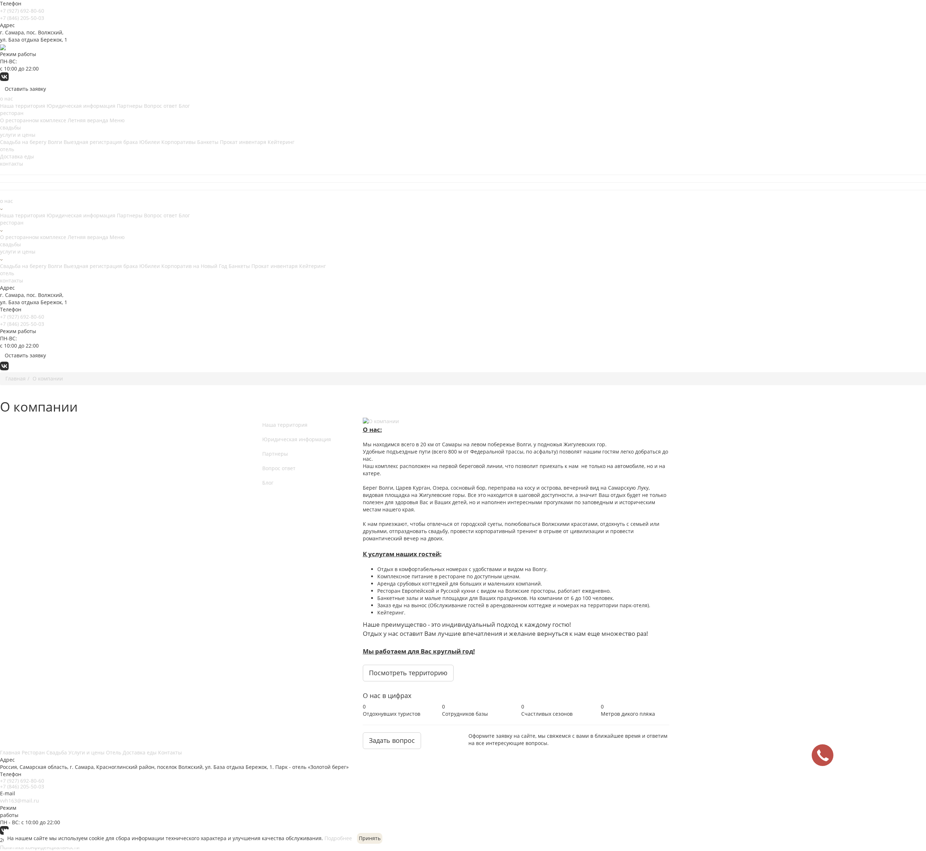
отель (7, 149)
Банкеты (207, 142)
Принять (370, 838)
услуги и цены (17, 134)
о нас (6, 98)
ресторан (12, 113)
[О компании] (516, 421)
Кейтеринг (281, 142)
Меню (117, 120)
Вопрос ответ (160, 105)
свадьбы (10, 127)
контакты (11, 163)
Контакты (170, 752)
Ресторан (33, 752)
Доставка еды (17, 156)
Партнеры (130, 105)
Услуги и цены (86, 752)
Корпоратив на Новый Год (194, 266)
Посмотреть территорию (408, 672)
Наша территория (22, 105)
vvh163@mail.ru (19, 800)
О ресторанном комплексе (33, 120)
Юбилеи (149, 142)
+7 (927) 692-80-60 (22, 10)
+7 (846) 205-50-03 (22, 17)
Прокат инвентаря (243, 142)
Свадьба (56, 752)
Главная (10, 752)
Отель (113, 752)
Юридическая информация (81, 105)
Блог (184, 105)
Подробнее (338, 838)
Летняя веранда (88, 120)
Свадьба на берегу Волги (31, 142)
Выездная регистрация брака (101, 142)
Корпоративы (178, 142)
